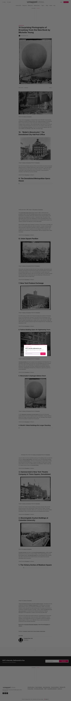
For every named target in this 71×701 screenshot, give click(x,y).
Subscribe (43, 353)
